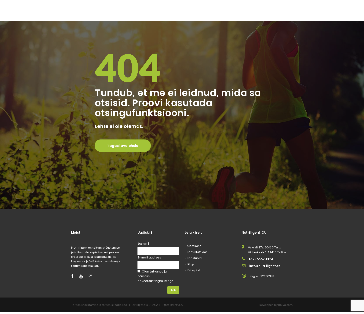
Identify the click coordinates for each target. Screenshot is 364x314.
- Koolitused (193, 258)
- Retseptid (192, 270)
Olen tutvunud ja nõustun (155, 276)
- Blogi (189, 264)
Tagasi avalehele (122, 145)
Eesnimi (143, 243)
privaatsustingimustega (155, 281)
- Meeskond (193, 245)
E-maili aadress (149, 257)
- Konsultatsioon (196, 252)
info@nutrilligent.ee (265, 266)
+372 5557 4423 (261, 259)
